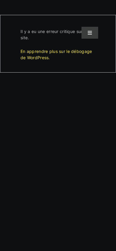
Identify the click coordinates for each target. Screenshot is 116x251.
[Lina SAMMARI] (25, 28)
